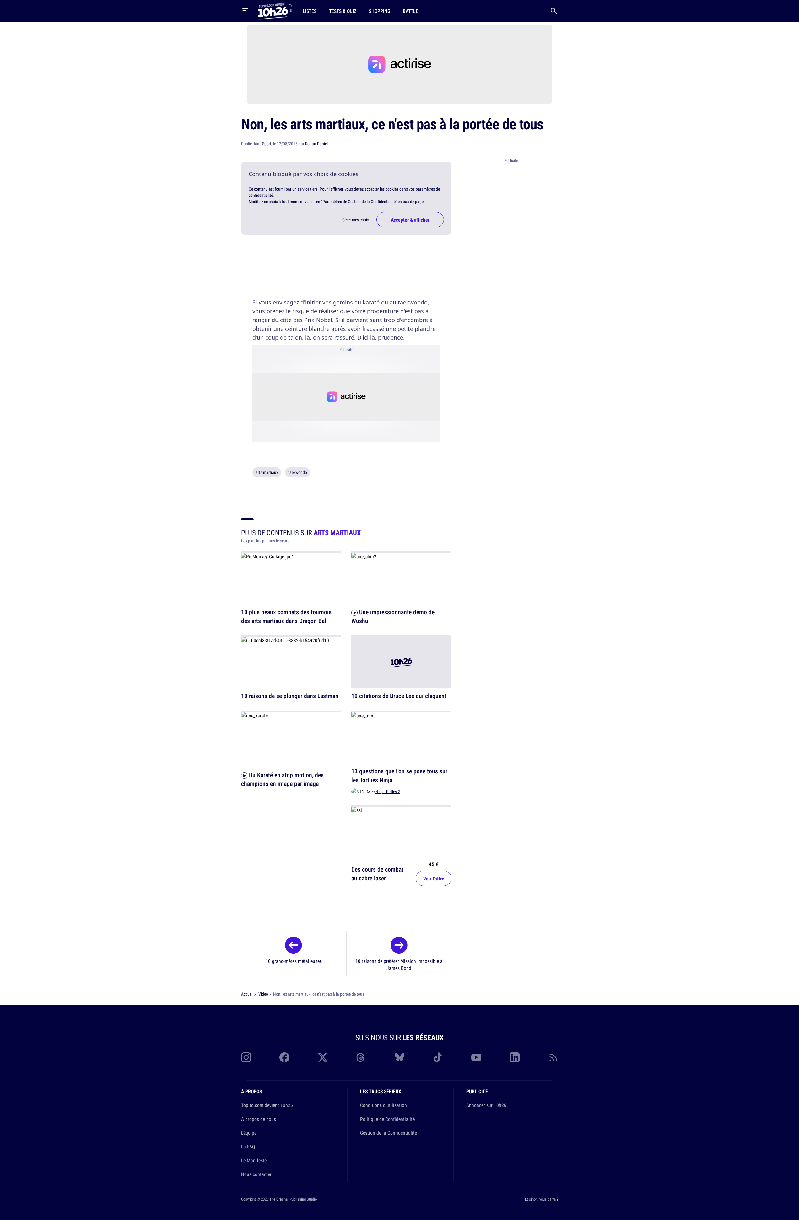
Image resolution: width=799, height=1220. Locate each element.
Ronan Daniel (316, 144)
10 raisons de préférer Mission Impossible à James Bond (399, 964)
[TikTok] (438, 1057)
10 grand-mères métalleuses (294, 961)
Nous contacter (256, 1174)
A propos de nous (258, 1118)
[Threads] (361, 1057)
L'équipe (248, 1132)
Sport (266, 144)
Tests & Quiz (342, 11)
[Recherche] (554, 11)
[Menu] (245, 11)
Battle (410, 11)
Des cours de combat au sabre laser (377, 873)
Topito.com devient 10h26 (267, 1105)
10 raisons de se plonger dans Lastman (289, 696)
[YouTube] (476, 1057)
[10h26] (275, 11)
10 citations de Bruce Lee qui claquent (398, 696)
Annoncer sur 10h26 (486, 1105)
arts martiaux (267, 472)
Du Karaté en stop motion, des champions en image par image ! (282, 779)
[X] (323, 1057)
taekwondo (297, 472)
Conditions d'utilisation (383, 1105)
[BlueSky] (400, 1057)
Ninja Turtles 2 (387, 791)
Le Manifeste (254, 1160)
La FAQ (248, 1146)
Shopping (379, 11)
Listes (309, 11)
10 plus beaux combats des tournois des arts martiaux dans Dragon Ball (286, 616)
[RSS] (553, 1057)
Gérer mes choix (355, 220)
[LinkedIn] (515, 1057)
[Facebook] (284, 1057)
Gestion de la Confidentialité (388, 1132)
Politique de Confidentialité (387, 1118)
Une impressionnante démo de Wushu (393, 616)
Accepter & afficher (410, 219)
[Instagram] (246, 1057)
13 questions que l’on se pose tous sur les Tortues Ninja (399, 775)
